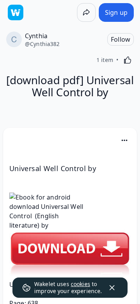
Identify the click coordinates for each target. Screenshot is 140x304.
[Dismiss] (112, 287)
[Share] (86, 12)
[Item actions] (124, 140)
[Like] (127, 60)
